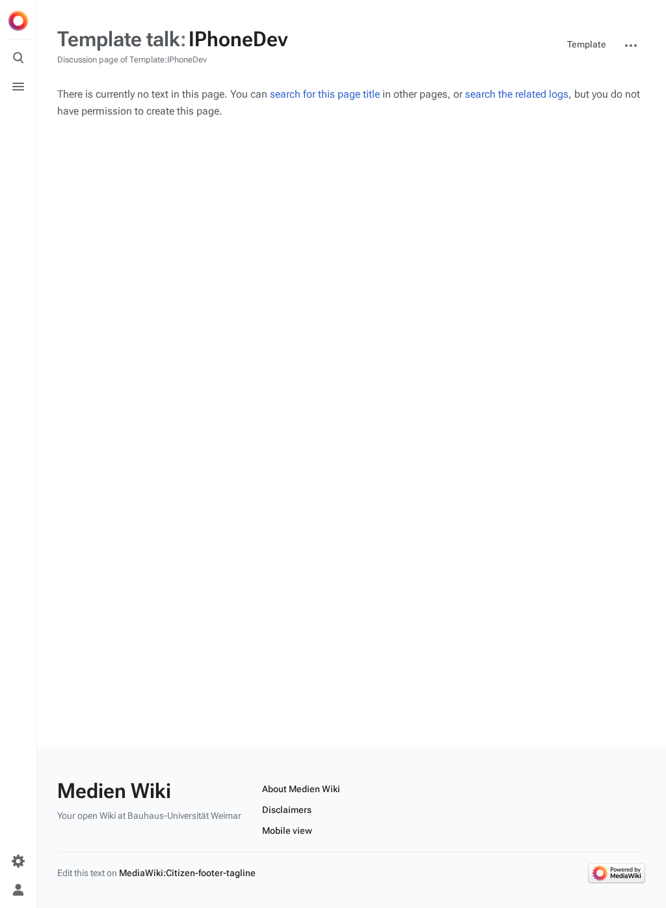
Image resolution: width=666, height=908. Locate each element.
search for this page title (325, 94)
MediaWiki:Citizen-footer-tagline (187, 873)
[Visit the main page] (18, 21)
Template (586, 44)
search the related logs (516, 94)
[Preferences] (18, 861)
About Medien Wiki (301, 789)
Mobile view (287, 830)
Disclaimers (287, 810)
